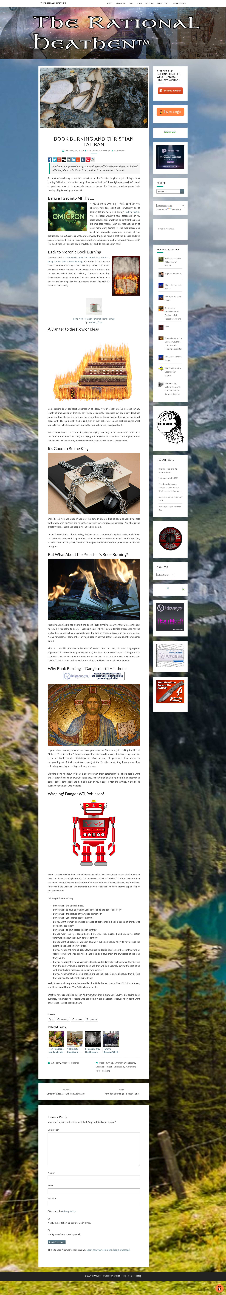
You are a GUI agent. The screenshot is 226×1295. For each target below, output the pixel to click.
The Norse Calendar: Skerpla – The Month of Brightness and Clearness (170, 487)
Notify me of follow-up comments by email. (69, 1222)
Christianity (119, 1066)
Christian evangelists (124, 1062)
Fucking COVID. (132, 211)
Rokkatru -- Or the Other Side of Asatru (173, 262)
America (66, 1062)
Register (149, 3)
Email (131, 3)
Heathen (75, 1062)
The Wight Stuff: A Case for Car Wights (173, 372)
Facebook (120, 3)
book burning (106, 1062)
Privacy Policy (163, 3)
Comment (53, 1129)
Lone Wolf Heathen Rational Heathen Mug (94, 318)
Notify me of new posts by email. (64, 1234)
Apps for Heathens (173, 273)
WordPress (119, 1275)
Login (139, 3)
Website (52, 1198)
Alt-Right (55, 1062)
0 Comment (120, 150)
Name (51, 1172)
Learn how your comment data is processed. (108, 1249)
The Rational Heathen (53, 3)
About (109, 3)
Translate (176, 209)
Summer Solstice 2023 (168, 478)
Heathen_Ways (95, 322)
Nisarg (138, 1275)
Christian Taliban (104, 1066)
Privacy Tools (179, 3)
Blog (167, 326)
